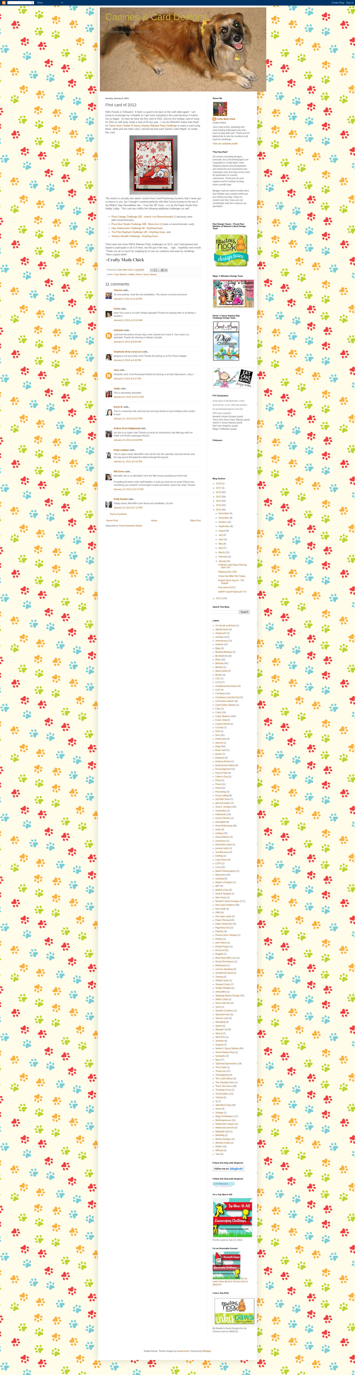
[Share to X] (159, 270)
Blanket (219, 667)
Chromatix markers (224, 701)
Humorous (220, 841)
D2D (217, 731)
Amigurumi (220, 633)
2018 (219, 483)
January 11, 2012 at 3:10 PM (128, 461)
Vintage (219, 1112)
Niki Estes (119, 471)
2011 (219, 598)
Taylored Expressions (226, 1063)
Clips (218, 708)
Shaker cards (222, 980)
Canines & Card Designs (156, 17)
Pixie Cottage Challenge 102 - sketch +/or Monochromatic (142, 216)
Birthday (219, 663)
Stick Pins (220, 1037)
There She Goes (223, 1086)
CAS (217, 682)
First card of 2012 (227, 587)
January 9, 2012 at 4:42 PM (127, 360)
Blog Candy (221, 671)
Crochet (219, 727)
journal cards (222, 848)
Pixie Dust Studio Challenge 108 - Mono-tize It (136, 224)
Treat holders (222, 1093)
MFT (217, 886)
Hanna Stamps (222, 818)
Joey (116, 370)
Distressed (220, 739)
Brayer (218, 675)
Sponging (220, 1022)
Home (154, 520)
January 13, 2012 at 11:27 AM (128, 489)
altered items (221, 629)
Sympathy (220, 1056)
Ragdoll (219, 954)
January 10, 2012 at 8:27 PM (128, 418)
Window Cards (222, 1143)
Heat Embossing (223, 825)
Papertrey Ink (222, 927)
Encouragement (223, 769)
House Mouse (222, 837)
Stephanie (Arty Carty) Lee (128, 351)
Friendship (220, 792)
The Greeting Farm (224, 1082)
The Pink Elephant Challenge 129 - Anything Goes (138, 232)
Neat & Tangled (223, 893)
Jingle (117, 388)
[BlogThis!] (155, 270)
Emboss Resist (222, 761)
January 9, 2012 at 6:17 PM (127, 378)
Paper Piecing (222, 920)
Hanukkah (220, 822)
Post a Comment (118, 514)
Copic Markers (120, 274)
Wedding (219, 1135)
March (222, 552)
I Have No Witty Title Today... (232, 576)
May (221, 543)
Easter (218, 754)
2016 (219, 492)
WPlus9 (219, 1150)
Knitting (219, 856)
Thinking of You (223, 1090)
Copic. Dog (221, 720)
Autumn (219, 644)
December (224, 513)
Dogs (218, 746)
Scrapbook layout (224, 973)
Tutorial (219, 1097)
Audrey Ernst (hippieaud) (127, 428)
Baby (218, 648)
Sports (218, 1026)
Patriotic (219, 931)
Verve (218, 1108)
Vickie (117, 309)
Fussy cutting (222, 795)
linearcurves (183, 1351)
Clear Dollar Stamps (225, 705)
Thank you (220, 1071)
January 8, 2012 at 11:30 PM (128, 299)
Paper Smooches (224, 924)
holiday (131, 274)
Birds (218, 659)
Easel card (220, 750)
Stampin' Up (221, 1029)
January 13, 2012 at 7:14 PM (128, 507)
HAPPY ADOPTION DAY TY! (232, 592)
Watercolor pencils (224, 1127)
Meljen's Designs (224, 882)
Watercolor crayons (225, 1124)
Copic (218, 712)
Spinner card (221, 1018)
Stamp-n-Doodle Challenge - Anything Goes (134, 236)
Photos (218, 939)
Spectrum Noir (222, 1014)
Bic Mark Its (221, 656)
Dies (217, 735)
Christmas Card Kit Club (227, 697)
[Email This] (152, 270)
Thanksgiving (222, 1075)
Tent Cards (220, 1067)
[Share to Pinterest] (166, 270)
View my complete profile (225, 143)
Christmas (220, 693)
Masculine (220, 874)
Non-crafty (220, 909)
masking (219, 878)
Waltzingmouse (223, 1120)
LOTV (218, 863)
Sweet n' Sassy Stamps (146, 274)
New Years (220, 897)
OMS (217, 912)
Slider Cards (221, 999)
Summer (219, 1041)
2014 (219, 501)
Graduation (221, 810)
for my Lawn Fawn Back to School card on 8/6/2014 (230, 1281)
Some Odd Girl (222, 1003)
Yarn (217, 1154)
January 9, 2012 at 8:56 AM (127, 341)
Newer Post (112, 520)
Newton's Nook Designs (227, 901)
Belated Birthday (223, 652)
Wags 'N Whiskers (224, 1116)
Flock (218, 780)
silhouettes (220, 991)
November (224, 518)
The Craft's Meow (224, 1078)
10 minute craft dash (225, 625)
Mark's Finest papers (225, 871)
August (222, 530)
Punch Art (220, 950)
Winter (218, 1146)
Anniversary (221, 640)
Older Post (195, 520)
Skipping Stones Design (227, 995)
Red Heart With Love (225, 958)
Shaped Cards (222, 984)
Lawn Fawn (221, 859)
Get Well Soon (222, 799)
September (224, 526)
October (223, 522)
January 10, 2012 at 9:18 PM (128, 440)
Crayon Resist (222, 724)
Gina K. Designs (223, 807)
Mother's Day (222, 890)
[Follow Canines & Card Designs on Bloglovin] (229, 1170)
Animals (219, 637)
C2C (217, 678)
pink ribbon (221, 942)
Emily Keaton (121, 499)
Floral (218, 784)
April (221, 548)
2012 (219, 509)
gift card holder (222, 803)
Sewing (219, 976)
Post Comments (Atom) (130, 525)
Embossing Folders (225, 765)
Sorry (218, 1007)
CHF (217, 690)
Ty (216, 1101)
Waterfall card (222, 1131)
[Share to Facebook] (162, 270)
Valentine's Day (223, 1105)
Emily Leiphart (121, 450)
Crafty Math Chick (225, 119)
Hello (218, 829)
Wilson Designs (223, 1139)
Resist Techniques (224, 961)
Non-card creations (225, 905)
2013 (219, 505)
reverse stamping (224, 969)
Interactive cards (223, 844)
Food (218, 788)
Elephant (219, 757)
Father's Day (221, 776)
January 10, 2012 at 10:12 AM (129, 397)
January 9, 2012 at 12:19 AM (128, 320)
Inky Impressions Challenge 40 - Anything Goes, (137, 228)
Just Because (222, 852)
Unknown (119, 330)
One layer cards (223, 916)
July (221, 535)
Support (219, 1044)
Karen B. (118, 407)
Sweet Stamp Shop (225, 1052)
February (223, 556)
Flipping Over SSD (227, 572)
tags (217, 1059)
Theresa (118, 290)
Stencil (218, 1033)
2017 (219, 488)
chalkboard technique (226, 686)
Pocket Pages (222, 946)
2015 (219, 496)
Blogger (207, 1351)
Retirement (220, 965)
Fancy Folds (221, 773)
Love (217, 867)
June (221, 539)
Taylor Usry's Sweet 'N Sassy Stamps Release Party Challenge (143, 125)
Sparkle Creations (224, 1010)
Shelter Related (223, 988)
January (223, 561)
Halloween (220, 814)
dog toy (219, 742)
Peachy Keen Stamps (226, 935)
